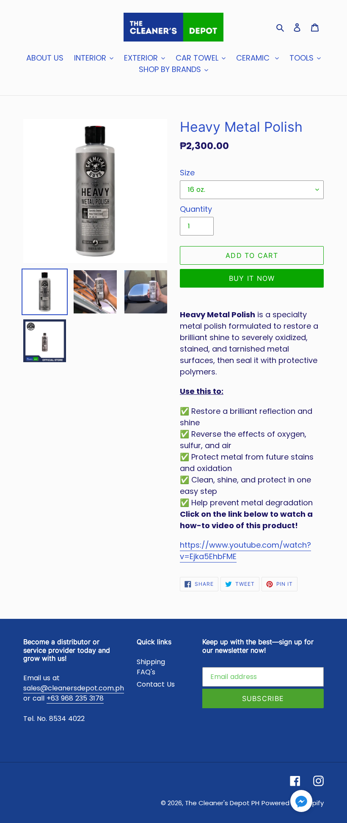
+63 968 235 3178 (75, 698)
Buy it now (252, 278)
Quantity (196, 209)
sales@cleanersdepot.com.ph (73, 688)
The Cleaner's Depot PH (222, 802)
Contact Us (156, 684)
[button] (301, 802)
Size (187, 172)
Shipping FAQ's (151, 667)
